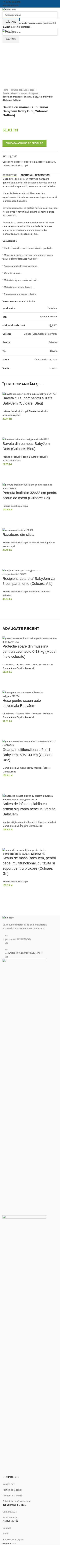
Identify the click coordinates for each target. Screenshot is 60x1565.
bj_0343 (53, 325)
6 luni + (54, 368)
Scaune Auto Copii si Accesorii (18, 668)
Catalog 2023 (9, 1511)
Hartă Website (10, 1517)
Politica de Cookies (12, 1489)
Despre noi (8, 1484)
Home (5, 90)
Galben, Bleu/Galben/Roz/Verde (41, 333)
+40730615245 (10, 5)
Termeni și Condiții (12, 1495)
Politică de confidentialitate (16, 1501)
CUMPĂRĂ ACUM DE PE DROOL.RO (24, 143)
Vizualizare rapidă (6, 433)
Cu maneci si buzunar (46, 359)
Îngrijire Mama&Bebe (31, 825)
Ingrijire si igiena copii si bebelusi (19, 822)
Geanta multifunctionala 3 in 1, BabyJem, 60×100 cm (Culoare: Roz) (28, 755)
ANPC (5, 1533)
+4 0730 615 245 (11, 2)
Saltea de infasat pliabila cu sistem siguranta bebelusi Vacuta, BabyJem (29, 809)
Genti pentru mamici (31, 767)
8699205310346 (49, 316)
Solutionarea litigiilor (13, 1539)
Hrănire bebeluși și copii (23, 90)
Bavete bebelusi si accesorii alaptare (20, 93)
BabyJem (53, 308)
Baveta (54, 351)
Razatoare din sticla (18, 534)
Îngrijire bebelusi (47, 822)
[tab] (9, 175)
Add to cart (6, 425)
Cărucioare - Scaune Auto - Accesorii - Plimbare (27, 664)
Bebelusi (53, 342)
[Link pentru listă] (30, 937)
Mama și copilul (10, 767)
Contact (6, 1528)
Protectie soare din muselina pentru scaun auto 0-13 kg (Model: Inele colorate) (29, 651)
